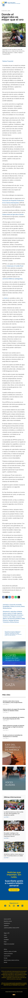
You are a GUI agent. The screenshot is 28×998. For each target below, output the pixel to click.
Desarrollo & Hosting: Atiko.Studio (14, 991)
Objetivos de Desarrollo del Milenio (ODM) (14, 618)
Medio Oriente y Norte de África (11, 960)
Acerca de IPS (7, 919)
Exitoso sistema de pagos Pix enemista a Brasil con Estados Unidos (14, 710)
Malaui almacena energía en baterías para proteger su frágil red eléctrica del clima (13, 727)
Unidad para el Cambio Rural (14, 266)
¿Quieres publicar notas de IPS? (11, 927)
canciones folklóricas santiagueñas (12, 278)
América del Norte (8, 953)
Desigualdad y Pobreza (9, 606)
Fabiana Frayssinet (7, 61)
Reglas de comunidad (9, 944)
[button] (3, 597)
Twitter (5, 937)
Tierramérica (6, 622)
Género (23, 606)
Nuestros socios (8, 921)
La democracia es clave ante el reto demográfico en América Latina (13, 813)
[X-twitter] (10, 906)
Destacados (13, 615)
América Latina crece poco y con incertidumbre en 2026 (13, 855)
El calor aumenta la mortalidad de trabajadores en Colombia (12, 735)
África (5, 949)
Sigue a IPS (6, 933)
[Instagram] (14, 906)
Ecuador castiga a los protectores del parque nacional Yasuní (12, 834)
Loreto (10, 617)
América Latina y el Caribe (9, 613)
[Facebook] (5, 906)
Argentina (19, 613)
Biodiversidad (6, 615)
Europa (5, 958)
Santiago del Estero (14, 620)
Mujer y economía (17, 617)
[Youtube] (18, 906)
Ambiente (19, 611)
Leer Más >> (6, 704)
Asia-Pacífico (7, 955)
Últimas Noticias (7, 608)
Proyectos (5, 620)
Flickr (5, 941)
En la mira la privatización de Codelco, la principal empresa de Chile (13, 718)
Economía (17, 606)
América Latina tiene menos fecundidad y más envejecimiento (12, 701)
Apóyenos (6, 925)
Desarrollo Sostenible (15, 604)
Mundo (5, 962)
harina (6, 298)
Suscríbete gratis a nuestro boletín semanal (14, 883)
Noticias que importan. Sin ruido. (14, 874)
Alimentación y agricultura (9, 611)
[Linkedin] (22, 906)
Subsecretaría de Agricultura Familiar (13, 214)
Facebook (6, 939)
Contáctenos (7, 923)
